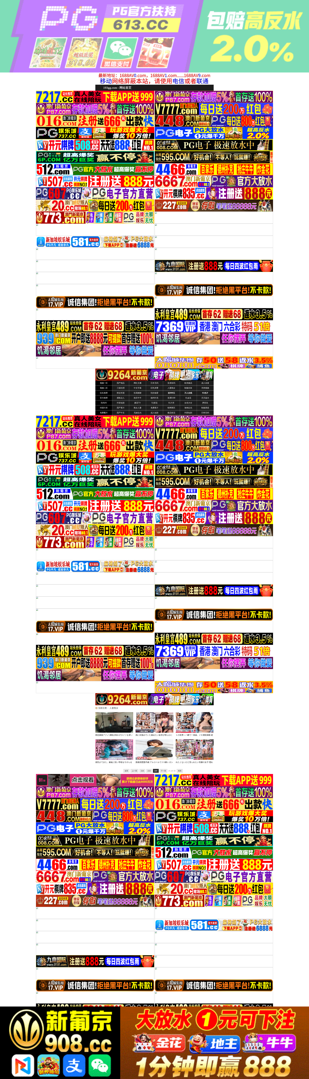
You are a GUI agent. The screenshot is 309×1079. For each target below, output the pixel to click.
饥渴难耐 (137, 393)
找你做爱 (154, 393)
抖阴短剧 (188, 413)
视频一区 (104, 383)
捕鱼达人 (121, 398)
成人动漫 (205, 383)
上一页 (134, 771)
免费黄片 (154, 408)
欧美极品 (188, 383)
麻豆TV (137, 403)
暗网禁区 (171, 408)
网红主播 (137, 383)
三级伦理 (121, 388)
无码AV (104, 403)
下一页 (163, 771)
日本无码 (154, 383)
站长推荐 (104, 393)
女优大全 (188, 403)
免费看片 (104, 413)
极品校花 (171, 413)
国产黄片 (121, 408)
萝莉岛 (205, 403)
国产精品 (121, 383)
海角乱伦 (188, 408)
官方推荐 (104, 398)
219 (149, 771)
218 (142, 771)
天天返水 (205, 398)
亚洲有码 (171, 383)
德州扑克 (154, 398)
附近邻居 (121, 393)
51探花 (154, 403)
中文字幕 (137, 388)
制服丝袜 (188, 388)
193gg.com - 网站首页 (117, 87)
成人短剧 (154, 413)
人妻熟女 (171, 388)
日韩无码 (205, 413)
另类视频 (205, 388)
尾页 (179, 771)
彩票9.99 (171, 398)
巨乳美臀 (154, 388)
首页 (126, 771)
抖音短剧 (121, 403)
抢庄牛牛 (137, 398)
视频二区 (104, 388)
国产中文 (121, 413)
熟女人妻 (137, 408)
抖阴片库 (104, 408)
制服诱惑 (205, 408)
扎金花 (188, 398)
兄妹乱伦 (137, 413)
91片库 (171, 403)
